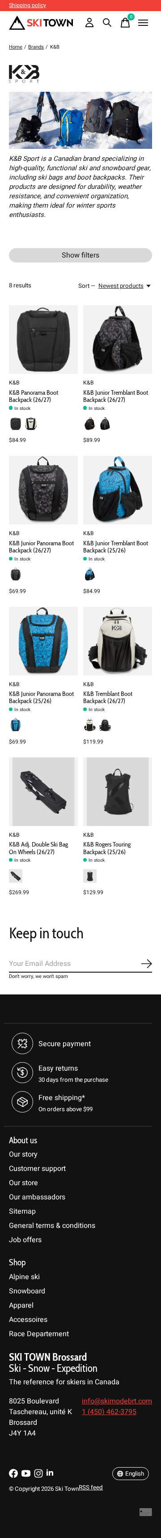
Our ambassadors (37, 1197)
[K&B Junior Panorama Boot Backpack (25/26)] (43, 641)
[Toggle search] (107, 23)
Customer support (37, 1168)
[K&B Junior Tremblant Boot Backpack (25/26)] (117, 490)
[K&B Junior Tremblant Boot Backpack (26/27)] (117, 339)
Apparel (21, 1305)
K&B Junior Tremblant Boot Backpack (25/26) (115, 546)
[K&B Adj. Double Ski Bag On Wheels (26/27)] (43, 791)
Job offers (25, 1240)
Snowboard (27, 1291)
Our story (23, 1154)
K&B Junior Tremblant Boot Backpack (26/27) (115, 396)
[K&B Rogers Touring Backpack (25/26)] (117, 791)
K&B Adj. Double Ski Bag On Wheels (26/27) (38, 847)
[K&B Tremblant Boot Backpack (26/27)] (117, 641)
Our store (23, 1183)
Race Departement (39, 1334)
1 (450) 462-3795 (109, 1412)
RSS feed (91, 1487)
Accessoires (28, 1319)
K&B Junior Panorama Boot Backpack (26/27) (41, 546)
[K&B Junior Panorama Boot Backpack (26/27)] (43, 490)
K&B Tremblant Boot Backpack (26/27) (107, 697)
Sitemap (22, 1211)
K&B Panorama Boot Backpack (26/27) (33, 396)
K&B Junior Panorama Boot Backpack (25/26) (41, 697)
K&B (14, 383)
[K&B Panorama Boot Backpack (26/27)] (43, 339)
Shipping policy (27, 5)
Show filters (80, 255)
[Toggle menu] (143, 23)
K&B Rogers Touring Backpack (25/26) (107, 847)
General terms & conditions (52, 1225)
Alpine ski (24, 1277)
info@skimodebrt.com (117, 1401)
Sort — (86, 286)
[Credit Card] (146, 1514)
